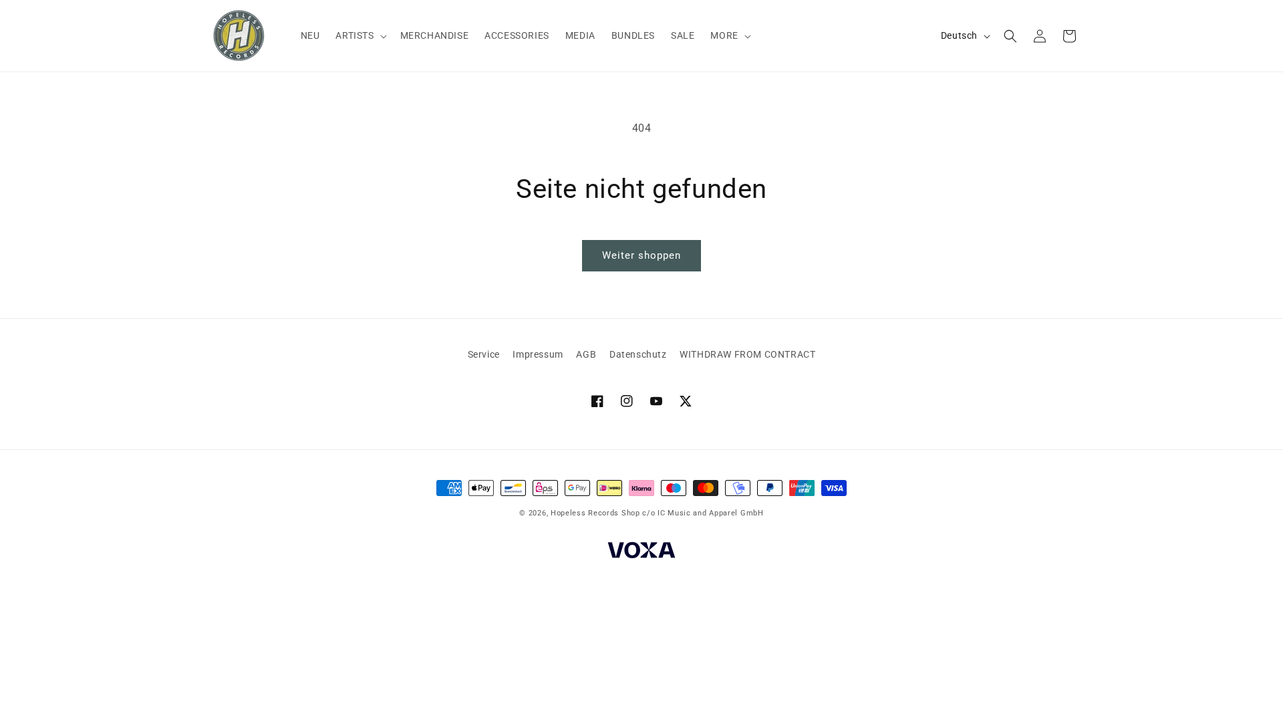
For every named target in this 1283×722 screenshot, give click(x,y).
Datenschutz (638, 354)
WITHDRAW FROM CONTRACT (747, 354)
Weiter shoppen (641, 255)
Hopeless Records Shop (595, 513)
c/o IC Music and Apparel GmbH (702, 513)
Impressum (538, 354)
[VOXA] (641, 552)
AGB (586, 354)
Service (484, 354)
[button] (359, 35)
